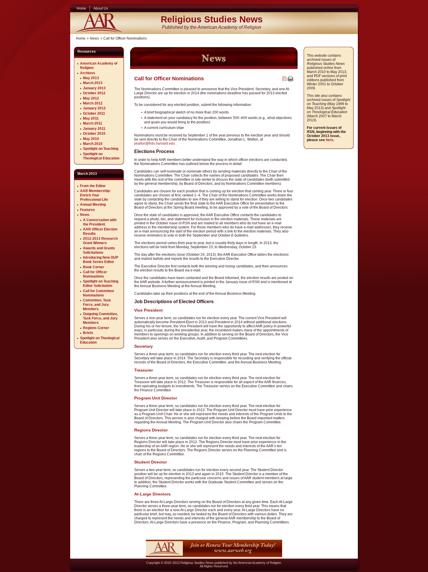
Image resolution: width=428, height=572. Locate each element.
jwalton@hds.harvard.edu (154, 143)
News (94, 38)
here (329, 140)
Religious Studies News (212, 19)
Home (81, 38)
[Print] (290, 80)
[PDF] (284, 80)
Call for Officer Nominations (169, 78)
